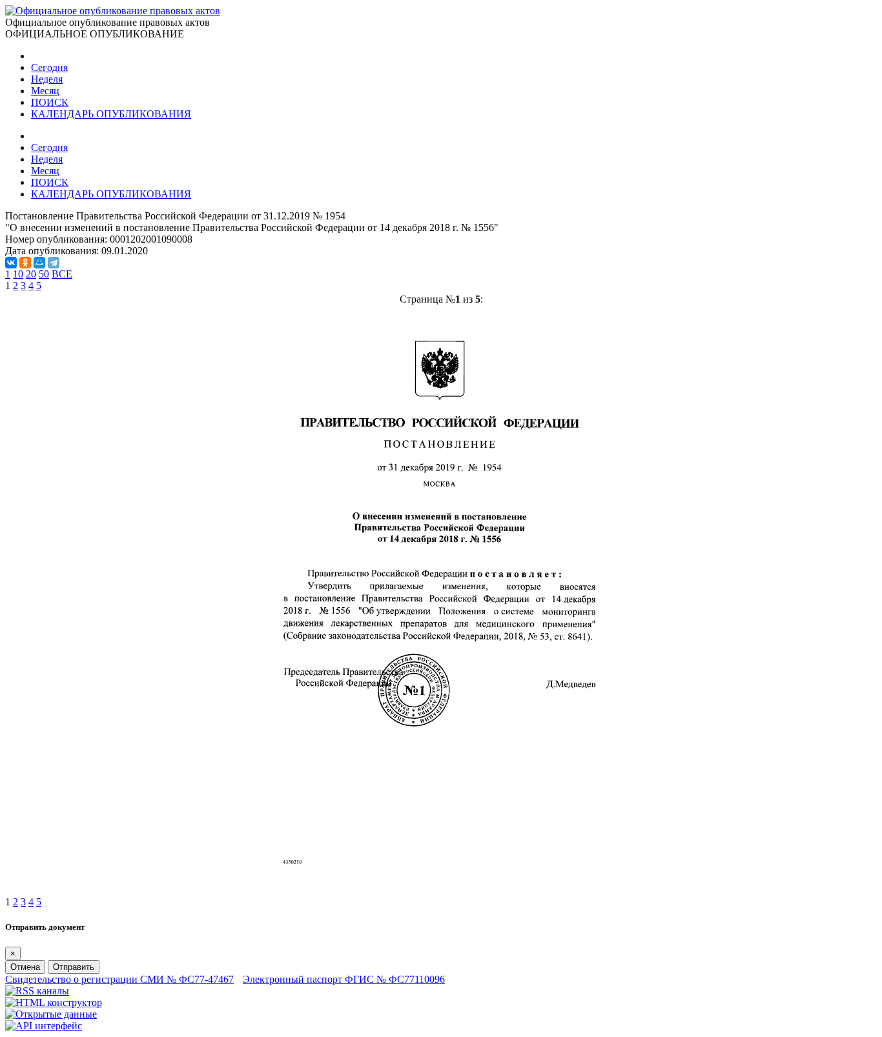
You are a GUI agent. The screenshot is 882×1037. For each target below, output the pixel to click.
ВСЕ (62, 273)
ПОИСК (49, 102)
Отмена (25, 967)
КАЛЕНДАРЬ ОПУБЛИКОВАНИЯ (111, 113)
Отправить (73, 967)
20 (31, 273)
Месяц (45, 90)
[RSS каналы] (37, 990)
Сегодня (49, 67)
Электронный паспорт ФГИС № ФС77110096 (344, 979)
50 (44, 273)
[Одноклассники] (25, 262)
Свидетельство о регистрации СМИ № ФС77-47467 (119, 979)
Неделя (47, 79)
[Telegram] (53, 262)
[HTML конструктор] (53, 1002)
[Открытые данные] (51, 1014)
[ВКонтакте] (11, 262)
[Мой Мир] (39, 262)
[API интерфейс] (43, 1025)
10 (18, 273)
